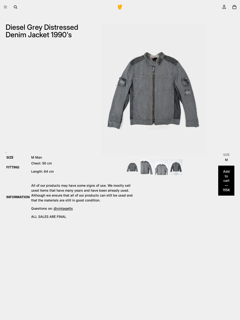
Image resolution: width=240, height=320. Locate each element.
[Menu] (5, 7)
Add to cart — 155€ (226, 180)
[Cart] (234, 7)
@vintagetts (63, 208)
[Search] (15, 7)
